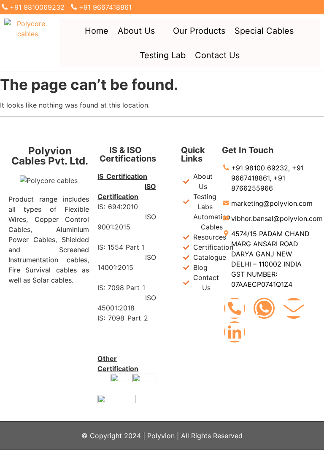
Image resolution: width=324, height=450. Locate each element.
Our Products (199, 31)
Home (96, 31)
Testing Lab (163, 55)
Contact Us (217, 55)
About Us (136, 31)
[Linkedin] (234, 331)
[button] (140, 31)
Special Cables (264, 31)
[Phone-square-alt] (234, 308)
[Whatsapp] (264, 308)
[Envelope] (293, 308)
